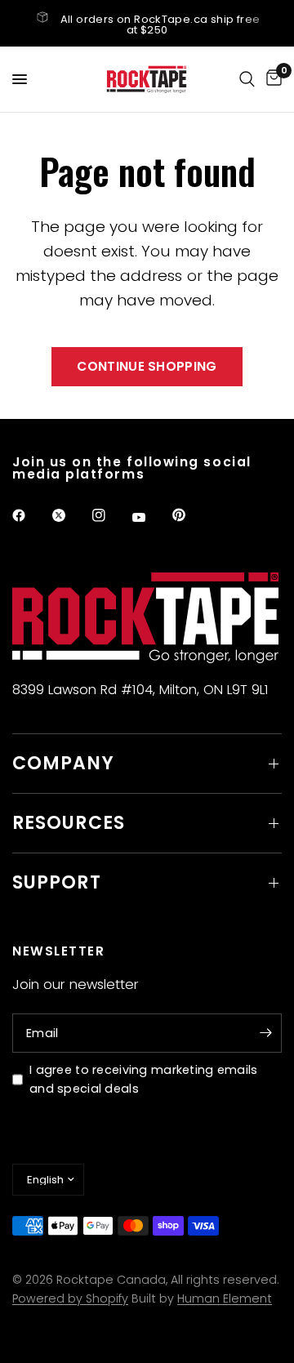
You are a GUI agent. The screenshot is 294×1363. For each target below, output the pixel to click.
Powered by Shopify (70, 1298)
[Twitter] (70, 515)
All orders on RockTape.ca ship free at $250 (160, 24)
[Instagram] (110, 515)
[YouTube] (150, 518)
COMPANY (63, 763)
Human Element (224, 1298)
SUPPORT (56, 882)
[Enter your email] (265, 1033)
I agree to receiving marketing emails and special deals (143, 1079)
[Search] (247, 79)
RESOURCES (68, 822)
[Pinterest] (190, 515)
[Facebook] (30, 515)
